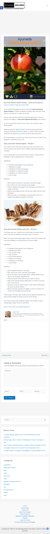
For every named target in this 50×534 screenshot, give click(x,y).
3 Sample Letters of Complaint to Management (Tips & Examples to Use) (24, 450)
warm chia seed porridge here (20, 307)
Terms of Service (25, 514)
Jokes (5, 478)
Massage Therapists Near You (12, 481)
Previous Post (6, 355)
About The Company (25, 512)
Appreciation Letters (9, 467)
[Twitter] (6, 320)
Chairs (5, 473)
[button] (1, 7)
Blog (16, 105)
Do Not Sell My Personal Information (25, 522)
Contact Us (25, 510)
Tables (5, 492)
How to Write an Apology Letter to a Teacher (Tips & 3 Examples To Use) (25, 445)
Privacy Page (25, 508)
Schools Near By (8, 490)
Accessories (7, 465)
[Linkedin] (5, 320)
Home (25, 506)
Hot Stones (7, 476)
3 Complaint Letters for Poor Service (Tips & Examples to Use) (22, 448)
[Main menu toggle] (47, 5)
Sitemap (25, 518)
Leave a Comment (9, 105)
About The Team (25, 520)
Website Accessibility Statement (25, 516)
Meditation (7, 484)
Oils (5, 487)
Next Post (45, 355)
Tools (5, 495)
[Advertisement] (25, 20)
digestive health (20, 129)
